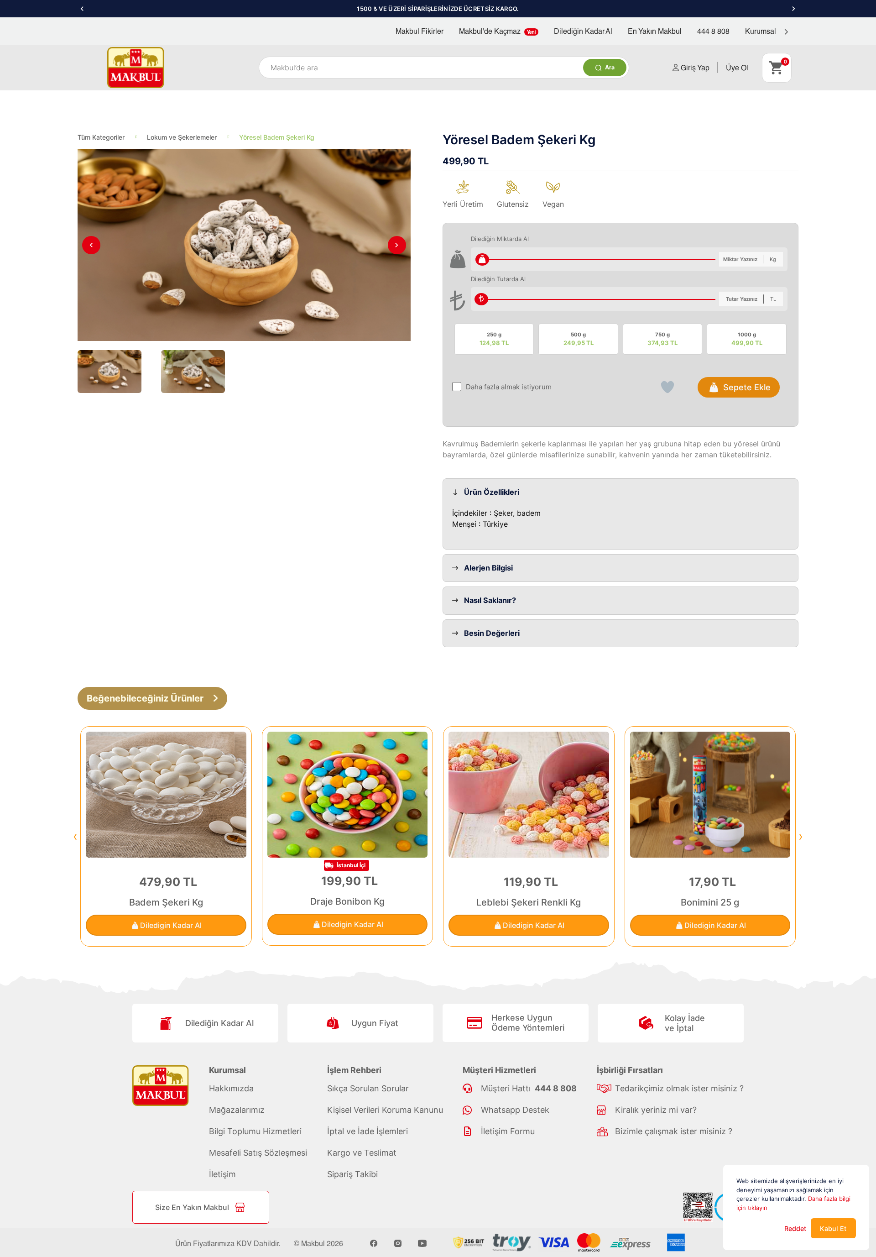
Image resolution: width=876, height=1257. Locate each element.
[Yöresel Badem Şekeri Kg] (244, 245)
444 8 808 (713, 30)
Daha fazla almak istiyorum (509, 386)
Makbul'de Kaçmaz (497, 30)
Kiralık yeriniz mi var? (656, 1110)
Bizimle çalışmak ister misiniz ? (673, 1131)
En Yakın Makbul (655, 30)
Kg (773, 259)
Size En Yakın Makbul (192, 1207)
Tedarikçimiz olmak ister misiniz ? (679, 1088)
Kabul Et (833, 1228)
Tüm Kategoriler (101, 137)
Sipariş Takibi (352, 1174)
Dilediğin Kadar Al (583, 30)
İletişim (222, 1174)
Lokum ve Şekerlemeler (182, 137)
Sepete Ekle (747, 387)
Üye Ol (737, 67)
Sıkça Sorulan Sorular (368, 1088)
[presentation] (75, 836)
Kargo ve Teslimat (361, 1152)
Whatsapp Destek (515, 1110)
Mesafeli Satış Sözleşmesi (258, 1152)
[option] (438, 8)
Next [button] (794, 8)
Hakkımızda (231, 1088)
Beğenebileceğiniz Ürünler (145, 698)
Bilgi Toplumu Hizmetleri (255, 1131)
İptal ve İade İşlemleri (367, 1131)
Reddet (795, 1228)
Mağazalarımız (237, 1110)
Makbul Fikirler (419, 30)
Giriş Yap (694, 67)
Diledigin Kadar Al (171, 925)
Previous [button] (82, 8)
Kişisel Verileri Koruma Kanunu (385, 1110)
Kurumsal (761, 30)
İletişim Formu (508, 1131)
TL (773, 299)
